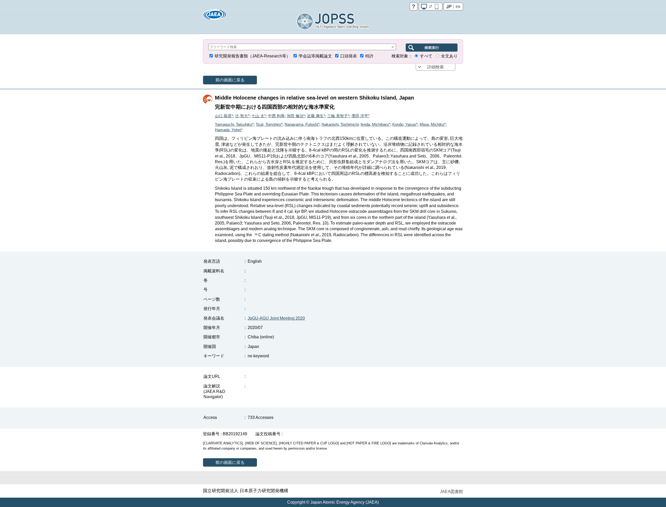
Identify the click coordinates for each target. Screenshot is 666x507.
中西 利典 (276, 116)
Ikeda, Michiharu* (375, 124)
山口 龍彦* (224, 116)
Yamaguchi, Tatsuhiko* (234, 124)
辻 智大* (242, 116)
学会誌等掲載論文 (315, 56)
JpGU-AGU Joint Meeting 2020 (276, 318)
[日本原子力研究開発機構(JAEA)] (214, 16)
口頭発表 (348, 56)
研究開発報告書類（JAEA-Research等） (252, 56)
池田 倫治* (296, 116)
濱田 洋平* (360, 116)
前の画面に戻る (230, 80)
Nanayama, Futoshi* (302, 124)
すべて (426, 56)
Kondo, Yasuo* (405, 124)
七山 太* (259, 116)
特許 (369, 56)
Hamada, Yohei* (228, 130)
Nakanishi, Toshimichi (340, 124)
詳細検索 (435, 67)
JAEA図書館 (451, 491)
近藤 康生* (316, 116)
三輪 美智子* (338, 116)
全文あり (449, 56)
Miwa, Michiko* (433, 124)
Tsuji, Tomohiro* (269, 124)
